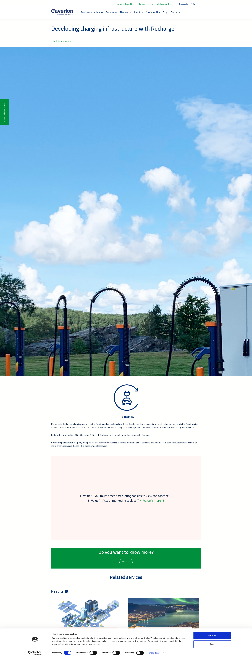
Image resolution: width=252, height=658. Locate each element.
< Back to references (61, 41)
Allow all (212, 635)
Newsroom (125, 12)
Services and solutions (92, 12)
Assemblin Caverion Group (162, 4)
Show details (155, 653)
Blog (165, 12)
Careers (142, 4)
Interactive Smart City (124, 4)
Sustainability (153, 12)
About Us (138, 12)
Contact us (126, 561)
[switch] (93, 653)
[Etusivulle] (62, 12)
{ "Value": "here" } (152, 500)
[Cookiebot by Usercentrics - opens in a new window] (34, 653)
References (111, 12)
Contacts (175, 12)
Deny (212, 644)
